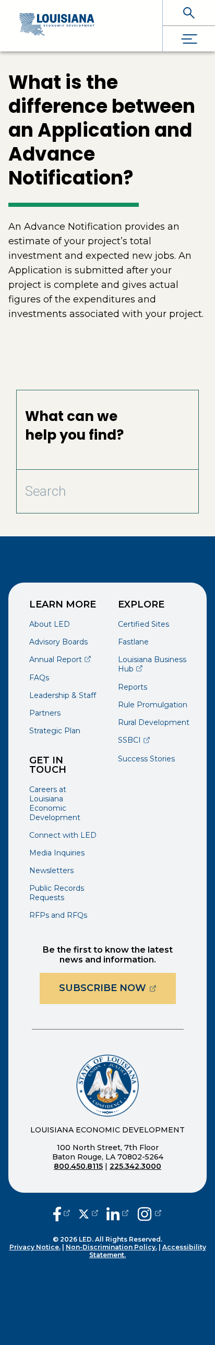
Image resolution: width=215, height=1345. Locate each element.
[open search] (189, 12)
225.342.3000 (135, 1166)
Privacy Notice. (35, 1247)
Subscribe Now (117, 988)
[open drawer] (189, 38)
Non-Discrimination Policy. (111, 1247)
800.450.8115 (78, 1166)
